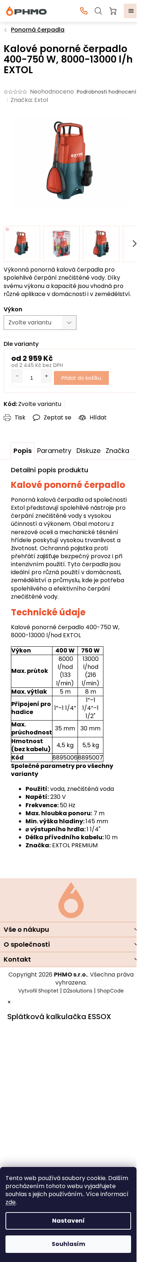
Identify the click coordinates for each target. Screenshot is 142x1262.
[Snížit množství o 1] (17, 376)
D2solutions (77, 990)
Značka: (29, 100)
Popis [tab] (22, 450)
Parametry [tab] (54, 450)
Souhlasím (68, 1244)
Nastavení (68, 1220)
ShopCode (110, 990)
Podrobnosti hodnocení (106, 91)
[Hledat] (98, 11)
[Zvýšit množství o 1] (46, 376)
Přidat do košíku (81, 378)
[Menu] (131, 11)
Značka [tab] (117, 450)
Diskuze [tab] (88, 450)
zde (10, 1202)
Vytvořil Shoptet (38, 990)
